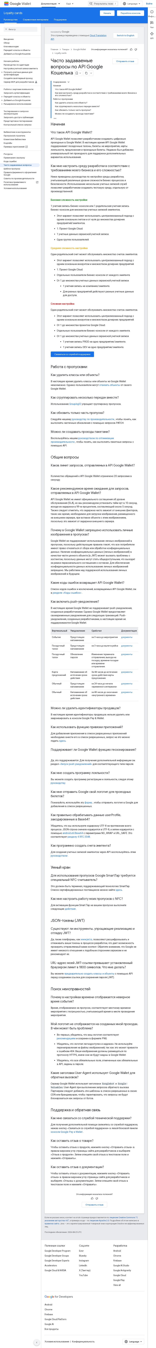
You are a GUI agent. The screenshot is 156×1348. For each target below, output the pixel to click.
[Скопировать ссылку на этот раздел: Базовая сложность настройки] (90, 200)
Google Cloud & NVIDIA (55, 1270)
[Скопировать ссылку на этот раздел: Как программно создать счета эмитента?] (114, 846)
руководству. (58, 783)
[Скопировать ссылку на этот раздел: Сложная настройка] (77, 304)
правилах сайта (52, 1223)
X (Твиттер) (84, 1270)
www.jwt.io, (87, 939)
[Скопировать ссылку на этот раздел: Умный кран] (74, 868)
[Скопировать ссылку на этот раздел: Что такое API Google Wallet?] (95, 132)
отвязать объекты (109, 385)
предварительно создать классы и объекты (89, 973)
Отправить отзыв (125, 61)
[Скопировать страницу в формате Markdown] (86, 73)
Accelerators (51, 1265)
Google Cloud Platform (55, 1319)
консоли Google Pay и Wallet (66, 1131)
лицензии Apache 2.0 (99, 1220)
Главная (54, 49)
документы (126, 637)
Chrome (117, 1256)
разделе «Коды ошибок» (67, 592)
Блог (81, 1251)
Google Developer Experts (57, 1260)
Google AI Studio (121, 1265)
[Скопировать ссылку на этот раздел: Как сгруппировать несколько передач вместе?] (122, 398)
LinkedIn (83, 1265)
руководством (59, 855)
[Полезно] (131, 49)
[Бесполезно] (135, 49)
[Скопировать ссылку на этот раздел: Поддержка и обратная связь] (103, 1110)
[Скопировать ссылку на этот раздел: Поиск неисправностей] (94, 989)
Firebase (117, 1260)
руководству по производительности (93, 419)
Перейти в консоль (130, 13)
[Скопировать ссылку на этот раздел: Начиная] (68, 124)
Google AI (49, 1324)
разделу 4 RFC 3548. (79, 836)
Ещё (68, 3)
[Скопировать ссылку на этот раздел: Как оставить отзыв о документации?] (107, 1167)
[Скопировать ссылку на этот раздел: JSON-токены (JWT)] (89, 921)
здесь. (62, 740)
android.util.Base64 (73, 833)
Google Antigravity (122, 1270)
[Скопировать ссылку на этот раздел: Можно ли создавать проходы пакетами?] (113, 432)
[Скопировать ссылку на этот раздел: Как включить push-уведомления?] (102, 602)
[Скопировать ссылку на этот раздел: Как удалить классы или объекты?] (102, 375)
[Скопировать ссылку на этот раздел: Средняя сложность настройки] (91, 248)
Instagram (84, 1260)
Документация (48, 3)
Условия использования (57, 1341)
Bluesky (83, 1256)
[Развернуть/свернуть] (68, 82)
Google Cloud (119, 1275)
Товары (65, 49)
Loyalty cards (13, 13)
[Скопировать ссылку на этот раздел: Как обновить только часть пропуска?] (107, 413)
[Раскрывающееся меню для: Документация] (60, 3)
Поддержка (60, 19)
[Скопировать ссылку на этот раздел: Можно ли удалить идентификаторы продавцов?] (124, 708)
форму (88, 802)
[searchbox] (20, 29)
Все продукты (51, 1329)
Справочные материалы (35, 19)
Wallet (26, 4)
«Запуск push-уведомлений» (75, 764)
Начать (107, 13)
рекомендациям (66, 1038)
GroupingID (75, 404)
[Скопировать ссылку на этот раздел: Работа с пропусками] (90, 367)
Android (117, 1251)
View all (117, 1285)
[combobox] (103, 3)
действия (70, 908)
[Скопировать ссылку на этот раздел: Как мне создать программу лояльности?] (113, 773)
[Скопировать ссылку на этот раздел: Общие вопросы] (83, 457)
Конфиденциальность (83, 1341)
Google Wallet (79, 49)
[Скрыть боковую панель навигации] (37, 1342)
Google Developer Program (58, 1251)
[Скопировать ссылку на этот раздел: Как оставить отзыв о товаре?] (96, 1141)
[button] (20, 73)
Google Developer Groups (57, 1256)
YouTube (83, 1275)
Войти (149, 3)
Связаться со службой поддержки (72, 354)
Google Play (119, 1280)
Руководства (10, 19)
